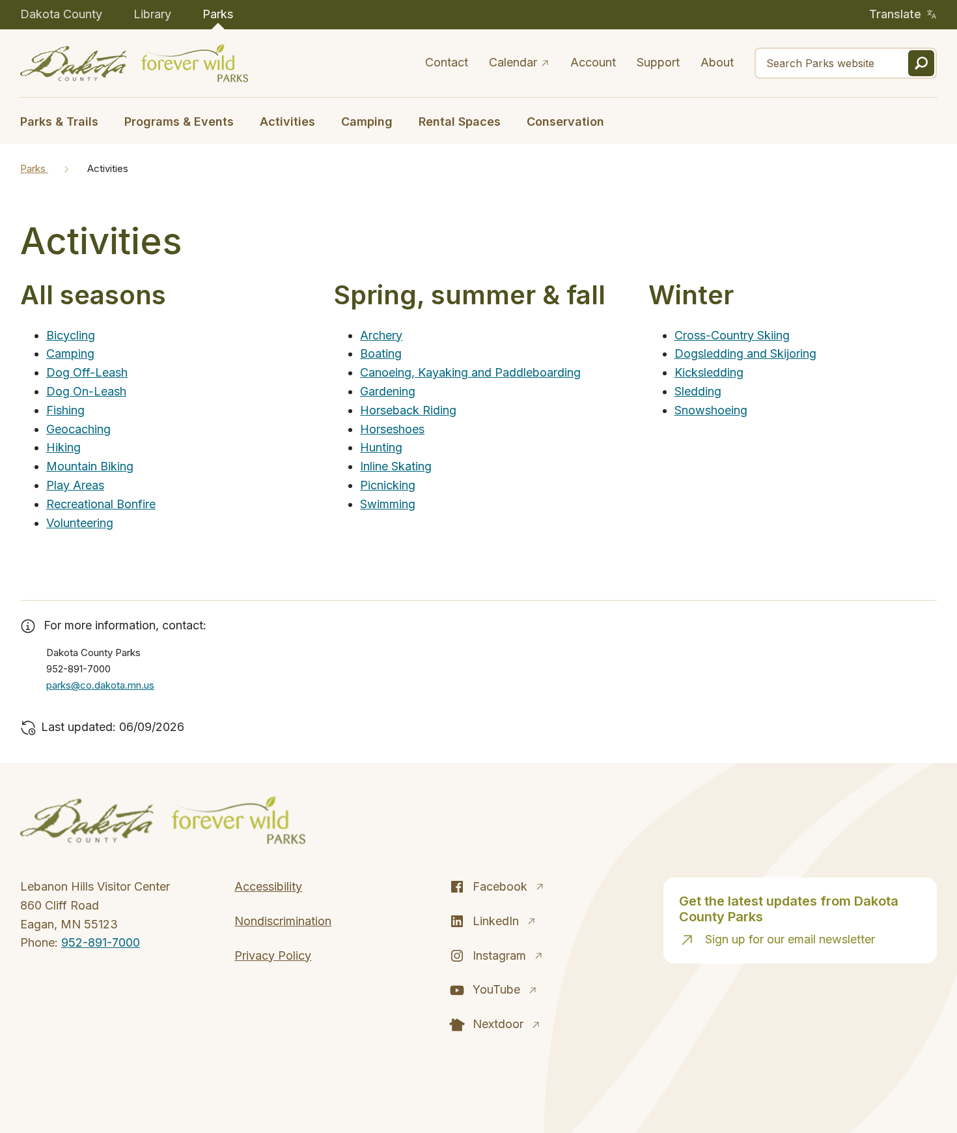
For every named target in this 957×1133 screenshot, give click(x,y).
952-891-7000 (100, 942)
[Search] (921, 63)
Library (152, 14)
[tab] (65, 120)
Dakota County (61, 14)
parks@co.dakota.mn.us (100, 685)
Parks (217, 14)
